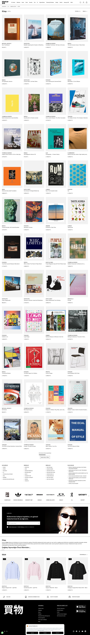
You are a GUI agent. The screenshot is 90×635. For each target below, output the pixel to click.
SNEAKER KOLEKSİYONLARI (8, 479)
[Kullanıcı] (83, 2)
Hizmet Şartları (41, 617)
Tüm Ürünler (83, 554)
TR (4, 631)
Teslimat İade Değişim (62, 614)
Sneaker (30, 2)
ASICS (26, 474)
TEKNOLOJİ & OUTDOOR (8, 474)
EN (6, 631)
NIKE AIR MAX (49, 467)
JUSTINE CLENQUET (29, 477)
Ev (37, 2)
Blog (39, 621)
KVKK (58, 612)
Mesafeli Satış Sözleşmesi (44, 615)
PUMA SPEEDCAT (50, 475)
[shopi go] (5, 2)
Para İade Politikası (42, 619)
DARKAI (26, 479)
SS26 (72, 2)
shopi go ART (66, 2)
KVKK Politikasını (21, 526)
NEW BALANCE (28, 472)
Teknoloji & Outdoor (50, 2)
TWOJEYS (27, 480)
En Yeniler (13, 2)
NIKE (26, 469)
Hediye (56, 2)
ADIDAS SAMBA (50, 469)
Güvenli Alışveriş (60, 608)
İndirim (61, 2)
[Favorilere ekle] (20, 16)
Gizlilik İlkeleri (60, 610)
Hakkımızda (40, 608)
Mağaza (40, 610)
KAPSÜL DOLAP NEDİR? (73, 483)
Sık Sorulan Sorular (61, 615)
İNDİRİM (4, 477)
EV (3, 472)
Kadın (23, 2)
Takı (35, 2)
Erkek (26, 2)
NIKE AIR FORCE (50, 477)
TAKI (4, 475)
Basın (39, 612)
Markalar (18, 2)
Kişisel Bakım (42, 2)
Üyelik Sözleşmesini (13, 526)
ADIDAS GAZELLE (50, 474)
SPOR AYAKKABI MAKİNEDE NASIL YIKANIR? (77, 476)
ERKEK (4, 469)
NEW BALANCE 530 (51, 470)
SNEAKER (5, 470)
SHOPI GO (27, 467)
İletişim (40, 614)
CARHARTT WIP (28, 475)
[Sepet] (86, 2)
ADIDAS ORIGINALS (29, 470)
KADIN (4, 467)
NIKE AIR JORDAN (50, 479)
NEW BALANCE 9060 (51, 472)
